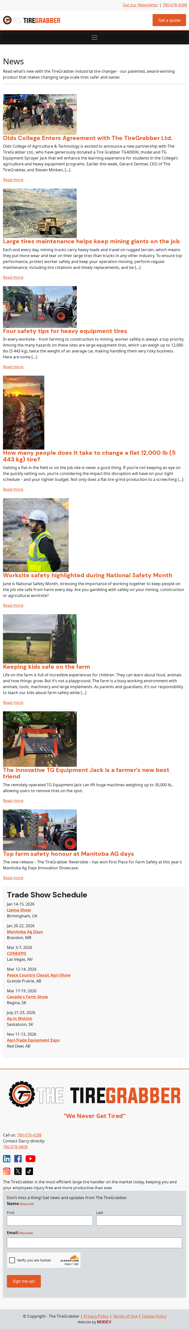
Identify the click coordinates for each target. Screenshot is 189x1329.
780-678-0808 (15, 1147)
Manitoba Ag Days (25, 931)
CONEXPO (16, 953)
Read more (13, 179)
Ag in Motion (19, 1018)
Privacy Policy (96, 1316)
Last (99, 1212)
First (10, 1212)
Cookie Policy (154, 1316)
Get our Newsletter (140, 5)
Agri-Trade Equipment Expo (33, 1040)
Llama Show (19, 910)
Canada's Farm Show (27, 996)
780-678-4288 (174, 5)
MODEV (104, 1322)
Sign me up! (24, 1281)
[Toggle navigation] (94, 37)
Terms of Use (125, 1316)
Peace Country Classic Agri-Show (39, 975)
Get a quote (169, 20)
